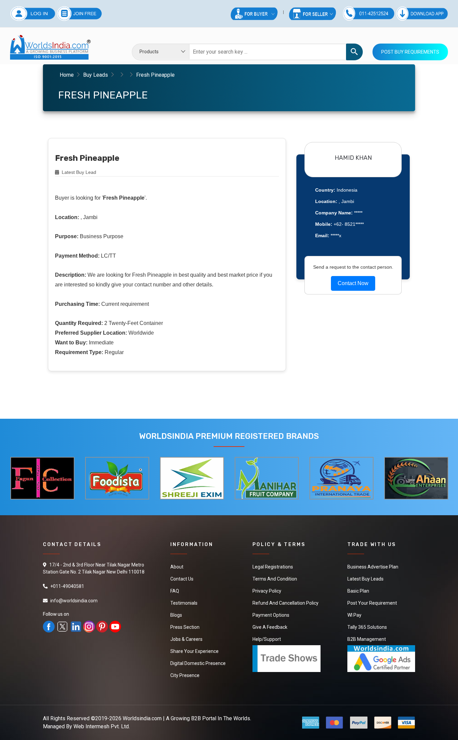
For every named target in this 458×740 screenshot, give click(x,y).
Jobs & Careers (186, 639)
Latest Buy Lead (78, 172)
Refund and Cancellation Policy (285, 603)
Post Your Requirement (372, 603)
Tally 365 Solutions (367, 627)
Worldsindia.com (142, 718)
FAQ (174, 591)
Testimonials (183, 603)
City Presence (184, 675)
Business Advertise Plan (372, 566)
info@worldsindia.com (74, 600)
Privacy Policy (266, 591)
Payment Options (270, 615)
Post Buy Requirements (410, 52)
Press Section (184, 627)
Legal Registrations (272, 566)
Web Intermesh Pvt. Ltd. (101, 726)
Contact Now (353, 283)
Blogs (176, 615)
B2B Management (366, 639)
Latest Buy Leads (365, 579)
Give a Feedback (269, 627)
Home (67, 75)
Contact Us (181, 579)
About (176, 566)
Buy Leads (95, 75)
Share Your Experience (194, 651)
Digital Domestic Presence (198, 663)
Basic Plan (358, 591)
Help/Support (266, 639)
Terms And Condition (274, 579)
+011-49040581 (67, 586)
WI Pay (354, 615)
